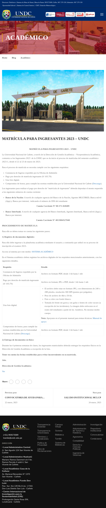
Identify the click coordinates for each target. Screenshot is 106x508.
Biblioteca (59, 434)
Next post (97, 392)
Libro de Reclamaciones (44, 450)
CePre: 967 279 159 (59, 2)
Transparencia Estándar (43, 425)
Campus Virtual (59, 425)
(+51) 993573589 (10, 435)
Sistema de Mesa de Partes (25, 2)
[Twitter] (17, 382)
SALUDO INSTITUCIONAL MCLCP (82, 397)
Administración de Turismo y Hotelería (79, 430)
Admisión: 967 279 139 (74, 2)
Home (4, 58)
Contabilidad (78, 441)
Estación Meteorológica (47, 5)
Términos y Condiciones (43, 438)
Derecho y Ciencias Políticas (77, 447)
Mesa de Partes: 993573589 (43, 2)
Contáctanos (96, 438)
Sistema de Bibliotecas (60, 444)
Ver (3, 371)
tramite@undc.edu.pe (12, 438)
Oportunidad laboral (9, 5)
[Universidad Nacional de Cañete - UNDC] (18, 14)
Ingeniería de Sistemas (78, 454)
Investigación (96, 424)
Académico (25, 58)
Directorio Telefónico (9, 2)
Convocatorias (97, 434)
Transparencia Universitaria (43, 431)
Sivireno (58, 430)
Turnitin (58, 438)
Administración (79, 424)
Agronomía (78, 437)
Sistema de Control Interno (25, 5)
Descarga (97, 183)
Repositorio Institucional (95, 429)
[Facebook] (11, 382)
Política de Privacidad (42, 444)
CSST (37, 5)
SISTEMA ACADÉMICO (42, 252)
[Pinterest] (24, 382)
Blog (14, 58)
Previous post (11, 392)
